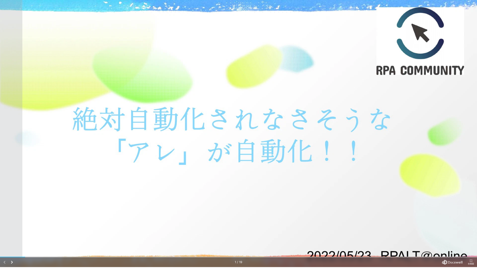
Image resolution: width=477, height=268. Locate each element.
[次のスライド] (466, 133)
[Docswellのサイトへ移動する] (452, 262)
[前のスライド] (11, 133)
